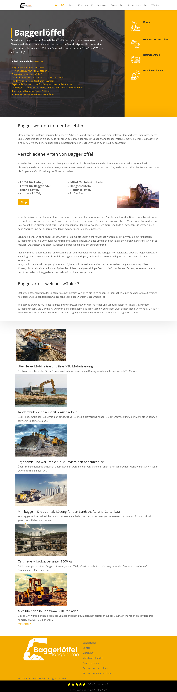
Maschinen (83, 5)
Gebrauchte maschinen (138, 5)
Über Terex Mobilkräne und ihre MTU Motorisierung (38, 77)
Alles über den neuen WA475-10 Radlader (33, 94)
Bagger (72, 5)
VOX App (155, 5)
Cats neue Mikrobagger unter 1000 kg (31, 90)
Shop (24, 202)
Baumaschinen (117, 5)
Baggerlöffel (60, 5)
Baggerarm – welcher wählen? (27, 74)
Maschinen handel (99, 5)
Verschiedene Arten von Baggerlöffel (30, 70)
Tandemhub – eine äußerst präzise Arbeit (33, 80)
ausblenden (38, 61)
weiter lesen (24, 623)
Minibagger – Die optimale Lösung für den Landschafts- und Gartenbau (47, 87)
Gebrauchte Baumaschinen (97, 673)
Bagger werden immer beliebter (28, 67)
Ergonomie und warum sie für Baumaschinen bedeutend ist (42, 84)
